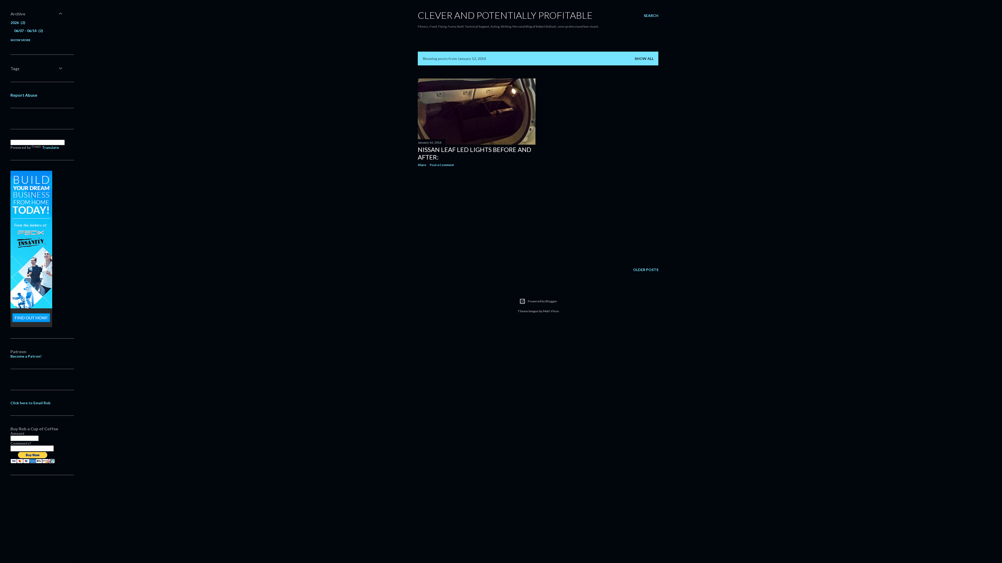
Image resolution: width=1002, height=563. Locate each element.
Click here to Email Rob (30, 403)
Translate (50, 147)
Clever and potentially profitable (505, 15)
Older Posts (645, 269)
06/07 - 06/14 (28, 30)
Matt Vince (551, 311)
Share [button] (422, 165)
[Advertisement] (476, 216)
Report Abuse (23, 95)
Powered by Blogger (542, 301)
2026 (17, 22)
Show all (644, 58)
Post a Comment (442, 165)
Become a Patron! (25, 356)
